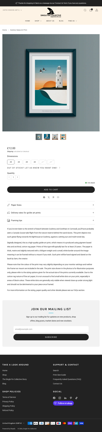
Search (56, 370)
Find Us (71, 21)
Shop (37, 21)
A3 (27, 162)
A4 (19, 162)
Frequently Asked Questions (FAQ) (67, 379)
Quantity (10, 173)
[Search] (85, 10)
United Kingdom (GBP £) (11, 10)
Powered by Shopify (8, 429)
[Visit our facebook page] (54, 398)
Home (27, 21)
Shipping (10, 151)
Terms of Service (9, 397)
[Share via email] (58, 197)
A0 (51, 162)
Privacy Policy (8, 402)
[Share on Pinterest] (53, 197)
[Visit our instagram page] (59, 398)
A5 (11, 162)
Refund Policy (8, 410)
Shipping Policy (8, 406)
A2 (35, 162)
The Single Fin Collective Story (14, 379)
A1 (43, 162)
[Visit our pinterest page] (71, 398)
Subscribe (51, 337)
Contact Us (57, 384)
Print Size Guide (59, 375)
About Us (50, 21)
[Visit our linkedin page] (65, 398)
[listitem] (51, 3)
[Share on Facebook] (44, 197)
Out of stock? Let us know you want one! (32, 168)
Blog (61, 21)
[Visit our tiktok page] (76, 398)
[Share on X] (48, 197)
